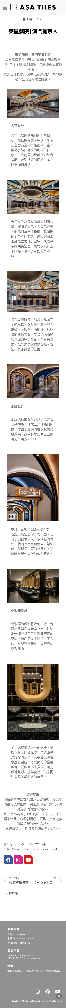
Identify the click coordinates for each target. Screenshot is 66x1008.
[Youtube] (28, 859)
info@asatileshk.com (24, 938)
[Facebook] (8, 859)
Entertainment (47, 849)
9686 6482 (25, 942)
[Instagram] (18, 859)
